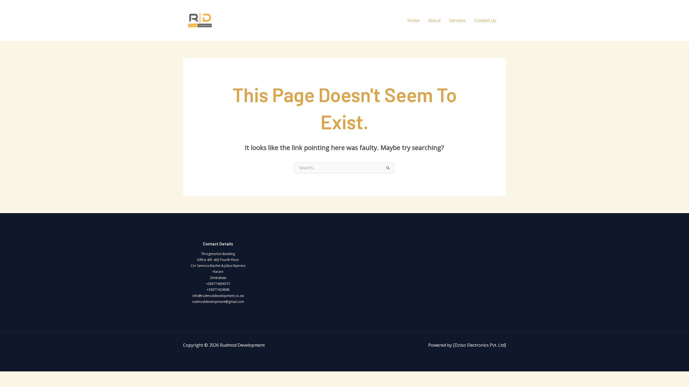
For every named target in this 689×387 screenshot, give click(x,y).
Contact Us (485, 20)
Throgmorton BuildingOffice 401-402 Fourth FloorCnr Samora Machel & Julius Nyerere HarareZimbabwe (218, 266)
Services (457, 20)
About (434, 20)
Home (413, 20)
